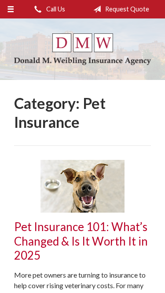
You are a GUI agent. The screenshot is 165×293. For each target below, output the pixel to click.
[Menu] (11, 9)
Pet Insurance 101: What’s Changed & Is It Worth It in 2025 (81, 241)
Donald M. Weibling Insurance (82, 49)
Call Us (55, 9)
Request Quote (126, 9)
